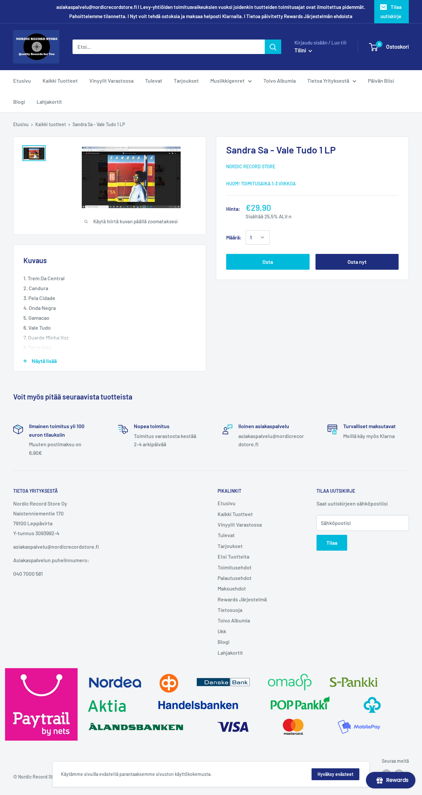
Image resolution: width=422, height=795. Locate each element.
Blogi (223, 642)
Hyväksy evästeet (335, 774)
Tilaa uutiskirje (391, 11)
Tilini (300, 50)
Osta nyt (357, 262)
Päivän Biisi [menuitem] (381, 80)
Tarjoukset (230, 546)
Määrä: (234, 237)
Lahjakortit (230, 652)
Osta (267, 262)
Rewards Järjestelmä (242, 599)
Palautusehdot (235, 578)
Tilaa (331, 542)
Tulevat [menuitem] (153, 80)
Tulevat (226, 535)
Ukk (222, 631)
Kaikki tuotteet (50, 124)
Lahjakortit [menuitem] (49, 101)
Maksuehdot (232, 588)
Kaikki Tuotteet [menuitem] (60, 80)
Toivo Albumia (234, 620)
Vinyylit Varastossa (240, 524)
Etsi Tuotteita (233, 556)
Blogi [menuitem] (19, 101)
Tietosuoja (230, 610)
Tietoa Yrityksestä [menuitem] (328, 80)
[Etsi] (273, 47)
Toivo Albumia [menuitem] (279, 80)
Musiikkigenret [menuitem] (227, 80)
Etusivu (21, 124)
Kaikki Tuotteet (235, 514)
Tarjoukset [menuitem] (186, 80)
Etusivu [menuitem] (22, 80)
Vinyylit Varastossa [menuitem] (111, 80)
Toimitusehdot (235, 567)
